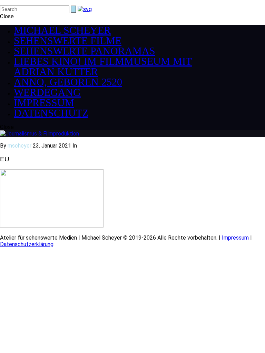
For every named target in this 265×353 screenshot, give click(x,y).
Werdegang (47, 92)
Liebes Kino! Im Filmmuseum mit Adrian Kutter (103, 66)
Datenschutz (51, 113)
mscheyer (19, 145)
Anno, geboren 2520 (68, 82)
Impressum (44, 102)
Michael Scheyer (62, 30)
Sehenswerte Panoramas (84, 51)
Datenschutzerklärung (26, 244)
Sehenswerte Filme (67, 40)
